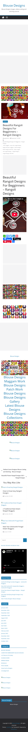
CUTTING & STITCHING (7, 655)
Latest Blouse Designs (14, 407)
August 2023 (4, 618)
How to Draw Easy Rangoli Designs (12, 492)
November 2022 (5, 638)
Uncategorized (5, 671)
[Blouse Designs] (3, 17)
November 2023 (5, 613)
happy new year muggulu (8, 147)
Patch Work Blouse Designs (15, 391)
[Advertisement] (14, 39)
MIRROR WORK (5, 660)
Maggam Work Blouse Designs (15, 383)
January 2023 (4, 633)
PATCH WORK (4, 665)
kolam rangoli (17, 149)
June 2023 (3, 623)
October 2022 (4, 641)
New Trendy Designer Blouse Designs (11, 598)
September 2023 (5, 615)
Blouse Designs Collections (15, 415)
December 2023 (5, 610)
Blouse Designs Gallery (15, 399)
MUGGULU (5, 121)
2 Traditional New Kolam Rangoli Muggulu (11, 510)
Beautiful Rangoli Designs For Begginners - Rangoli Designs (14, 142)
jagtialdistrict (7, 138)
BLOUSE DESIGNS (5, 650)
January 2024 (4, 607)
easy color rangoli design (15, 145)
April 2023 (4, 625)
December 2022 (5, 636)
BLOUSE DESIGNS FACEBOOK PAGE (10, 545)
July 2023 (3, 620)
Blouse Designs (14, 5)
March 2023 (4, 628)
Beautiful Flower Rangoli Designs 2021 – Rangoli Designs (13, 477)
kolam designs (18, 147)
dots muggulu (6, 145)
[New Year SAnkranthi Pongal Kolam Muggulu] (14, 521)
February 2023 (5, 631)
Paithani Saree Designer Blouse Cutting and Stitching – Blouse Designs (14, 471)
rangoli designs (15, 151)
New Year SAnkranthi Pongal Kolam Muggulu (13, 528)
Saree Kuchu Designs (6, 668)
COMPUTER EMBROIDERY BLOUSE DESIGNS (12, 653)
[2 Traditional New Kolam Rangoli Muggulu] (14, 503)
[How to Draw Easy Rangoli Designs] (12, 487)
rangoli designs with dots (8, 153)
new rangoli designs (7, 151)
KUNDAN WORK (5, 658)
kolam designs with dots (8, 149)
